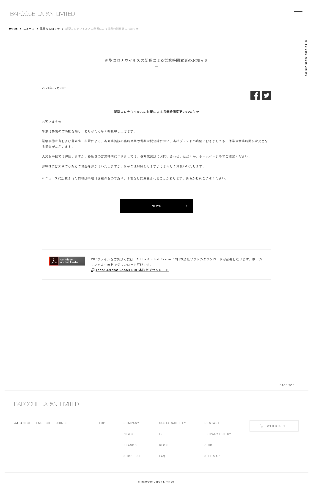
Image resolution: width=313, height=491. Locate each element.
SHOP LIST (132, 456)
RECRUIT (166, 445)
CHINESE (63, 423)
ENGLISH (43, 423)
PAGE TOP (287, 385)
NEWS (128, 434)
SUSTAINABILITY (172, 423)
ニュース (29, 28)
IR (161, 434)
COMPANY (131, 423)
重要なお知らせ (50, 28)
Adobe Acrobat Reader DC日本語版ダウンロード (132, 270)
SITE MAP (212, 456)
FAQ (162, 456)
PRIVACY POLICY (217, 434)
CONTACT (212, 423)
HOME (13, 28)
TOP (102, 423)
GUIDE (209, 445)
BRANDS (130, 445)
